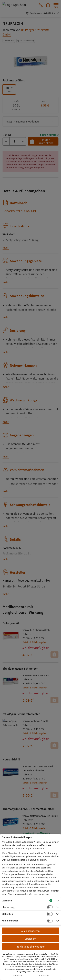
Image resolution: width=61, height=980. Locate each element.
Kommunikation (10, 920)
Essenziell (7, 900)
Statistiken (7, 913)
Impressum (43, 975)
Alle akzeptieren (30, 931)
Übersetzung (8, 907)
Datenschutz (18, 975)
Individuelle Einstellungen (30, 946)
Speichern (30, 938)
